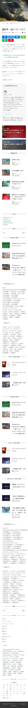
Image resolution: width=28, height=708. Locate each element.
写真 (3, 626)
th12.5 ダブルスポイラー (19, 298)
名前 (5, 338)
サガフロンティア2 (8, 309)
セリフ (20, 330)
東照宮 (20, 664)
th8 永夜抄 (6, 293)
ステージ (6, 330)
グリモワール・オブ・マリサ (10, 308)
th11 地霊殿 (6, 297)
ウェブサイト (7, 118)
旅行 (3, 629)
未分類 (3, 634)
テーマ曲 (6, 332)
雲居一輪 (6, 351)
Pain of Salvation (8, 651)
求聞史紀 (24, 313)
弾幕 (11, 340)
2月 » (7, 697)
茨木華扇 (23, 347)
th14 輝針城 (15, 302)
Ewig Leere (7, 2)
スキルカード (17, 329)
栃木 (5, 666)
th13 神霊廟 (17, 300)
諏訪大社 (16, 671)
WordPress (19, 120)
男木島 (13, 667)
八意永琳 (13, 334)
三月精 (5, 311)
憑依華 (5, 79)
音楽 (3, 641)
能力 (17, 347)
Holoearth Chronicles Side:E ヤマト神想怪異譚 (15, 289)
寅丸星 (14, 338)
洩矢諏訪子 (6, 345)
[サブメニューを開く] (25, 629)
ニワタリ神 (6, 658)
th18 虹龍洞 (14, 304)
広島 (21, 660)
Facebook (20, 118)
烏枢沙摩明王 (7, 667)
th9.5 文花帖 (22, 293)
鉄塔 (5, 673)
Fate (5, 287)
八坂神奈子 (6, 334)
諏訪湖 (22, 671)
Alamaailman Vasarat (9, 649)
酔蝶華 (19, 315)
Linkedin (14, 120)
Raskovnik (6, 653)
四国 (5, 660)
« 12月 (3, 697)
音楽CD (5, 317)
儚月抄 (23, 311)
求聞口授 (17, 313)
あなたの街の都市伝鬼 (9, 306)
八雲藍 (5, 336)
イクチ (10, 327)
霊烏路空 (17, 351)
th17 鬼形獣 (6, 304)
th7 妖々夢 (13, 291)
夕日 (9, 660)
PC (15, 651)
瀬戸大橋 (21, 666)
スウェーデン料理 (14, 656)
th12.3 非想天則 (7, 298)
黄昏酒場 (6, 319)
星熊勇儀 (17, 340)
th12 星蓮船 (14, 297)
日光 (10, 664)
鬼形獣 (9, 675)
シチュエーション (8, 329)
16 (7, 691)
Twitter (14, 118)
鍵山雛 (20, 349)
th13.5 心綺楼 (7, 302)
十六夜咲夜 (11, 336)
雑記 (25, 32)
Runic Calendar (7, 655)
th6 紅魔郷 (6, 291)
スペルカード (13, 330)
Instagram (7, 120)
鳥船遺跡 (17, 317)
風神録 (20, 673)
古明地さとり (20, 336)
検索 (23, 233)
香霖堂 (11, 317)
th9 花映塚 (13, 293)
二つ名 (11, 332)
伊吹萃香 (18, 332)
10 (10, 689)
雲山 (11, 351)
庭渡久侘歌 (6, 662)
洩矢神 (21, 343)
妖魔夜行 (6, 313)
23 (7, 693)
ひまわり (16, 655)
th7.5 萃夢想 (22, 291)
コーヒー (6, 656)
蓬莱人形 (6, 315)
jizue (18, 649)
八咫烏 (21, 658)
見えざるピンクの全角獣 (14, 669)
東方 (11, 79)
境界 (9, 338)
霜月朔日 (6, 224)
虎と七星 (6, 349)
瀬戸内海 (14, 666)
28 (24, 693)
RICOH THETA (15, 653)
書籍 (3, 631)
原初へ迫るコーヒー (8, 217)
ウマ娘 (22, 655)
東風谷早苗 (6, 341)
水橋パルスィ (7, 343)
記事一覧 (7, 114)
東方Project (5, 636)
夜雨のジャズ (7, 219)
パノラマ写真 (14, 658)
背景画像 (11, 347)
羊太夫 (5, 669)
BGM (5, 327)
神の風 (19, 345)
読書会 (5, 671)
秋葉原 (19, 667)
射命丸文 (6, 340)
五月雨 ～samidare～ (14, 311)
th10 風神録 (6, 295)
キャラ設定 (17, 327)
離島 (15, 673)
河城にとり (14, 343)
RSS (14, 214)
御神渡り (19, 662)
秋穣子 (5, 347)
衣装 (11, 349)
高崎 (5, 675)
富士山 (20, 338)
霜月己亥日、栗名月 (8, 222)
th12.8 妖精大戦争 (8, 300)
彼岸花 (12, 662)
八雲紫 (19, 334)
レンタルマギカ (18, 309)
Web (3, 618)
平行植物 (15, 660)
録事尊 (9, 673)
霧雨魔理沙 (6, 352)
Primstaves (21, 651)
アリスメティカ (5, 621)
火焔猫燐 (13, 345)
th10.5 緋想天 (15, 295)
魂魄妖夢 (13, 352)
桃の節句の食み (7, 221)
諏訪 (10, 671)
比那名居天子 (14, 341)
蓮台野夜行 (12, 315)
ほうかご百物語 (19, 306)
